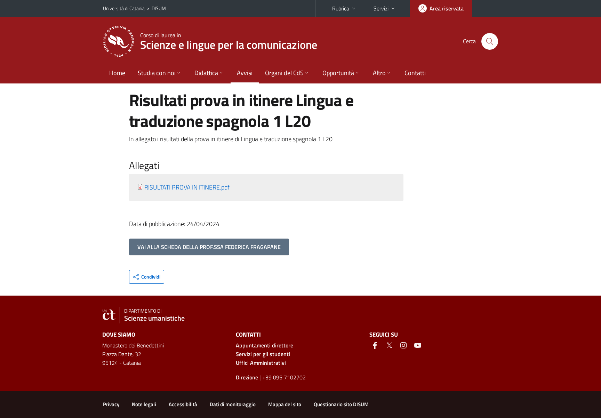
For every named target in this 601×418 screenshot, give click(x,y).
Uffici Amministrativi (261, 363)
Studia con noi (157, 73)
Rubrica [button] (340, 8)
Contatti (415, 73)
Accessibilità (183, 404)
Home (117, 73)
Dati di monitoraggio (233, 404)
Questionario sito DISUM (341, 404)
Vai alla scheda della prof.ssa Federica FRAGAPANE (209, 247)
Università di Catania (124, 8)
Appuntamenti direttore (264, 345)
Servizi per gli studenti (263, 354)
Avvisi (245, 73)
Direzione (247, 377)
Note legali (144, 404)
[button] (146, 277)
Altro (379, 73)
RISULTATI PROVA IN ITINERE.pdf (187, 187)
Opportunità (338, 73)
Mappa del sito (284, 404)
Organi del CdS (284, 73)
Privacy (111, 404)
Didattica (206, 73)
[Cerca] (489, 41)
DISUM (159, 8)
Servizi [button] (381, 8)
